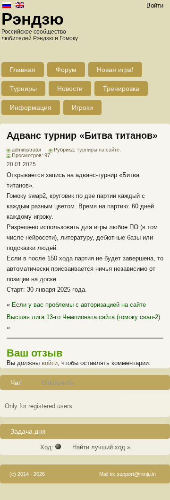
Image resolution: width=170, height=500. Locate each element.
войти (50, 362)
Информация (30, 107)
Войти (154, 5)
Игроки (82, 107)
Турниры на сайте (97, 149)
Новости (70, 88)
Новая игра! (115, 69)
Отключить (58, 382)
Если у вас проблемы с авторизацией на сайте (79, 304)
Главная (22, 69)
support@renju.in (136, 474)
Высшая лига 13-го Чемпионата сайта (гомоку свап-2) (83, 317)
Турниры (23, 88)
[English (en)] (20, 5)
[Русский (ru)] (6, 5)
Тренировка (121, 88)
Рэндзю (32, 18)
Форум (66, 69)
